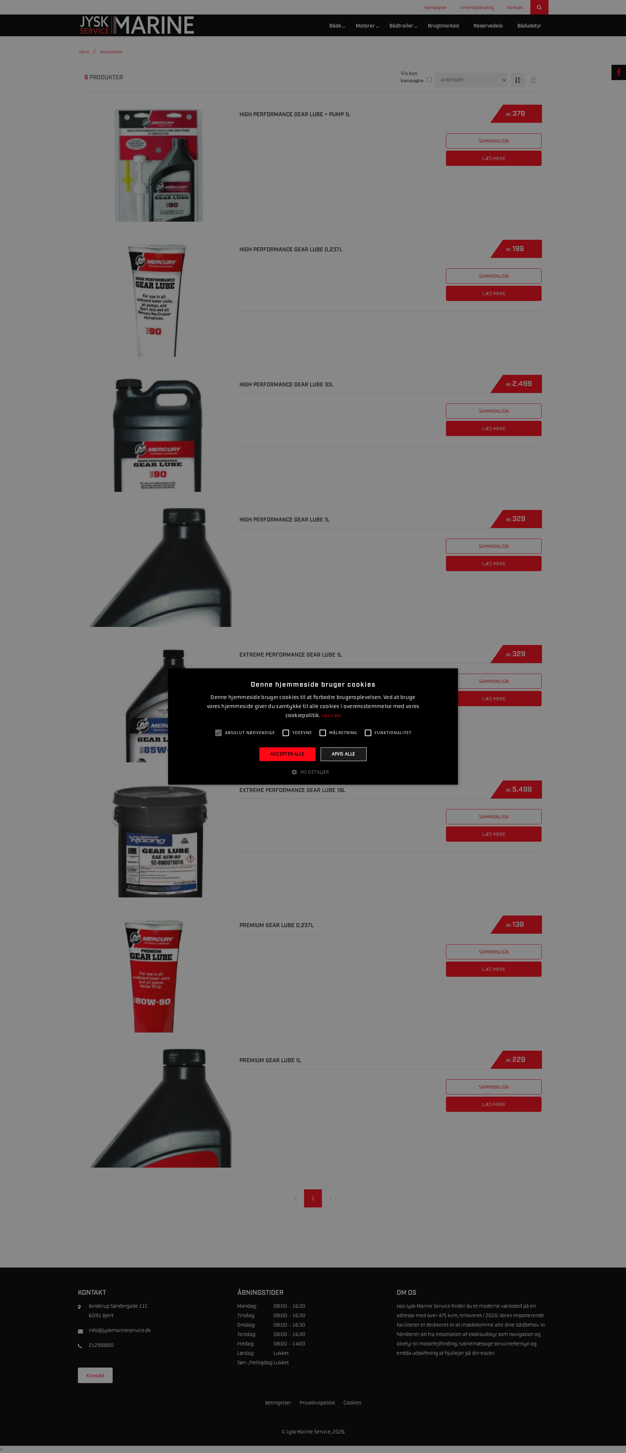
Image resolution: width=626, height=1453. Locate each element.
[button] (313, 772)
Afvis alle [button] (343, 754)
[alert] (313, 726)
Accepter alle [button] (287, 754)
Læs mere (331, 716)
